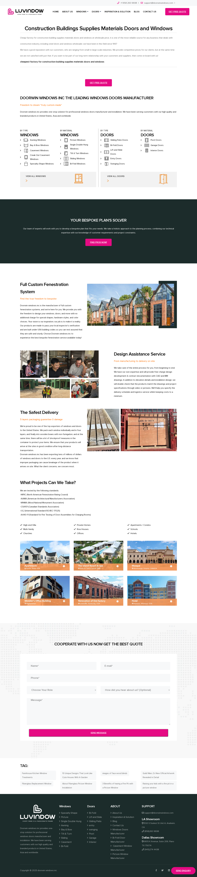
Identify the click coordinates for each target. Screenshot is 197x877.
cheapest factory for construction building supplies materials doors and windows (62, 61)
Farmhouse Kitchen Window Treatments (34, 775)
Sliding (64, 837)
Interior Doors (157, 150)
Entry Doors (115, 158)
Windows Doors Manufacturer (119, 831)
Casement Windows (39, 150)
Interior (92, 842)
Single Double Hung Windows (79, 146)
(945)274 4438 (151, 849)
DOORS (95, 11)
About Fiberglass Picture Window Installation (77, 785)
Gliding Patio (95, 821)
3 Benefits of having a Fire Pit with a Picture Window (118, 785)
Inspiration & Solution (123, 817)
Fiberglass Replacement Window (36, 783)
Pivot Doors (156, 140)
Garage (92, 837)
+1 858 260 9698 (129, 3)
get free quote (177, 11)
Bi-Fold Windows (77, 163)
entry (91, 825)
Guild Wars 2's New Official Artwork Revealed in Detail (158, 775)
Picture (64, 817)
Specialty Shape (69, 813)
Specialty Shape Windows (42, 163)
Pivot (91, 833)
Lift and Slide (95, 817)
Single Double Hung (71, 821)
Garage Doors (157, 145)
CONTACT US (149, 11)
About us (67, 11)
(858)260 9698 (151, 831)
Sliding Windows (77, 158)
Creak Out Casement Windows (40, 157)
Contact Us (118, 825)
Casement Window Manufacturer (121, 848)
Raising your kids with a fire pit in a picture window (158, 785)
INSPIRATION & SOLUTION (117, 11)
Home (56, 11)
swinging (93, 829)
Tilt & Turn (66, 833)
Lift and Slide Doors (116, 152)
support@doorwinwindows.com (158, 3)
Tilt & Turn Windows (79, 153)
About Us (117, 813)
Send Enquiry (183, 870)
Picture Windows (78, 140)
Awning (64, 825)
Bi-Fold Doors (116, 145)
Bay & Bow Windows (39, 145)
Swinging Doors (117, 163)
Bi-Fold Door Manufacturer (118, 839)
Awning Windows (38, 140)
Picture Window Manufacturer (119, 856)
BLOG (137, 11)
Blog (114, 821)
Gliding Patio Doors (119, 140)
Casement (66, 842)
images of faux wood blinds (115, 773)
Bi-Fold (64, 846)
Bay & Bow (66, 829)
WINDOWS (81, 11)
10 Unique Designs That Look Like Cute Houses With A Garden (77, 775)
